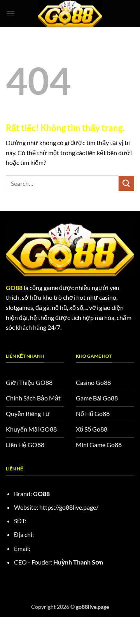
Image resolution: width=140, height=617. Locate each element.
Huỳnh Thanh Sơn (78, 562)
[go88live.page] (70, 13)
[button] (10, 13)
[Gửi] (126, 183)
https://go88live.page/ (68, 507)
